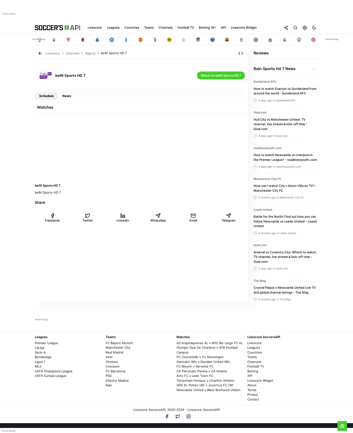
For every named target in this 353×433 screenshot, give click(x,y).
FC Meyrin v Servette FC (194, 366)
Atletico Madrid (117, 380)
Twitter (87, 220)
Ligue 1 (40, 362)
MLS (38, 366)
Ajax (109, 385)
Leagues (253, 347)
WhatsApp (158, 220)
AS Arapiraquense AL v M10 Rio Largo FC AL (209, 343)
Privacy (252, 394)
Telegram (228, 220)
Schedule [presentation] (46, 96)
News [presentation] (66, 96)
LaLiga (39, 347)
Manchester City (118, 347)
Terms (251, 390)
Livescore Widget (260, 380)
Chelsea (112, 362)
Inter (109, 357)
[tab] (46, 96)
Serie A (40, 352)
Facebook (52, 220)
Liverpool (112, 366)
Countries (254, 352)
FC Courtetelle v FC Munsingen (200, 357)
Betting (252, 371)
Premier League (46, 343)
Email (193, 220)
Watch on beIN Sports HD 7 (221, 75)
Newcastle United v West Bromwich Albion (208, 390)
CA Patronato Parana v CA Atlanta (201, 371)
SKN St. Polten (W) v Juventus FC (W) (204, 385)
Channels (254, 362)
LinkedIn (122, 220)
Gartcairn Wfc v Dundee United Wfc (203, 362)
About (251, 385)
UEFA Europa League (51, 376)
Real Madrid (114, 352)
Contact (253, 399)
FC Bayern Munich (119, 343)
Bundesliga (43, 357)
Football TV (255, 366)
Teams (252, 357)
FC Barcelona (115, 371)
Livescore (254, 343)
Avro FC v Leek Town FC (194, 376)
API (249, 376)
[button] (241, 53)
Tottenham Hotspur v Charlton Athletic (205, 380)
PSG (109, 376)
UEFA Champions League (54, 371)
